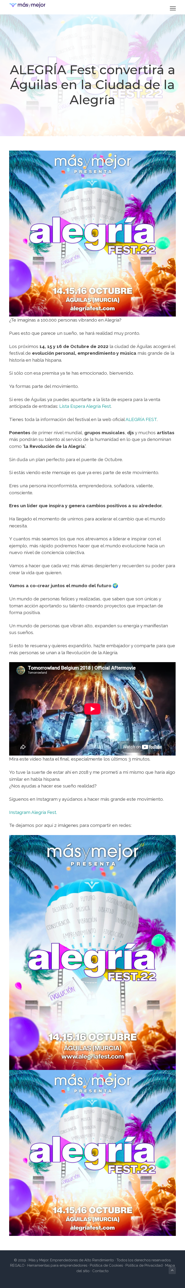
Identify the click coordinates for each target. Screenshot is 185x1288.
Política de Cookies (106, 1265)
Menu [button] (167, 8)
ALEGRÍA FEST (141, 419)
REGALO (17, 1265)
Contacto (100, 1271)
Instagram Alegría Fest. (33, 812)
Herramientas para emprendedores (57, 1265)
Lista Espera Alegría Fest (85, 406)
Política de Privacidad (144, 1265)
